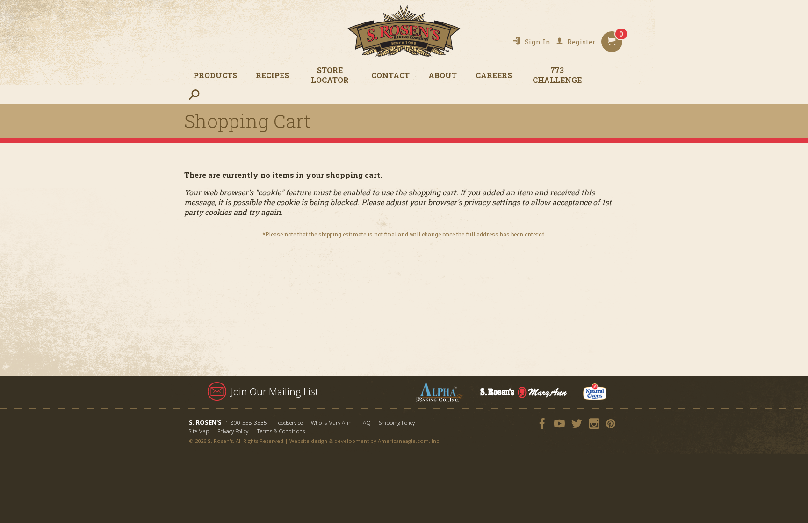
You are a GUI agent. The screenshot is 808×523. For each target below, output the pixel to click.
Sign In (538, 41)
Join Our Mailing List (274, 391)
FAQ (365, 422)
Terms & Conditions (281, 431)
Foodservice (289, 422)
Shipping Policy (397, 422)
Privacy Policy (232, 431)
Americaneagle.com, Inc (408, 440)
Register (581, 41)
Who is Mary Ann (331, 422)
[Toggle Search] (194, 94)
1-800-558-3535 (246, 422)
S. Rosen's (404, 31)
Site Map (199, 431)
